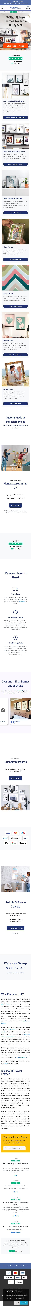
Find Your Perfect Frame (14, 1148)
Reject (17, 1302)
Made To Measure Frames (15, 164)
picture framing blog (21, 1057)
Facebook (20, 691)
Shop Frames (15, 505)
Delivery (18, 1266)
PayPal (6, 1064)
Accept (24, 1302)
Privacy (5, 1266)
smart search (12, 1029)
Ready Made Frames (15, 213)
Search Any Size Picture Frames (15, 117)
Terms (12, 1266)
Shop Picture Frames (15, 45)
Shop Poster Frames (15, 355)
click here (22, 601)
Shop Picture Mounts (15, 306)
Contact (25, 1266)
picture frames (5, 1004)
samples (3, 1032)
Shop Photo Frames (15, 259)
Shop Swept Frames (15, 404)
